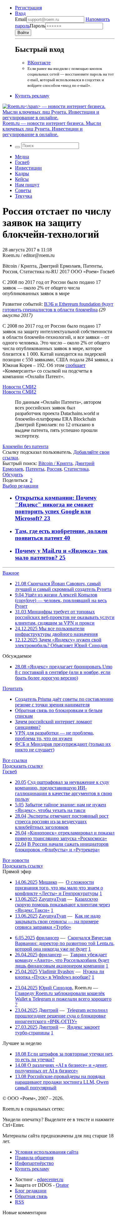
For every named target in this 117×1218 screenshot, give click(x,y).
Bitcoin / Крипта (55, 463)
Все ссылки (14, 760)
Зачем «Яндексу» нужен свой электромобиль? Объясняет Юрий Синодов (61, 642)
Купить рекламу (32, 95)
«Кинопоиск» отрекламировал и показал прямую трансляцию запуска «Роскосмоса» (65, 835)
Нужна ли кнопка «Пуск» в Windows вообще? (59, 974)
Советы (23, 190)
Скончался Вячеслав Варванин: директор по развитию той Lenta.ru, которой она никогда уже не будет (65, 943)
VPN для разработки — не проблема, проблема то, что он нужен (54, 735)
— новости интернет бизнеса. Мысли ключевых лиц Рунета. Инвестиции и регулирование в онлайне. (51, 129)
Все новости (15, 860)
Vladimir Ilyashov (56, 971)
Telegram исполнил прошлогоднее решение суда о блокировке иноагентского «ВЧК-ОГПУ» (61, 1016)
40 (67, 538)
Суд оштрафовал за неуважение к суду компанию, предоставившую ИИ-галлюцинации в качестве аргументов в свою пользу (63, 791)
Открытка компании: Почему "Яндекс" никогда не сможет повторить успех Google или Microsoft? (56, 508)
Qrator (62, 1185)
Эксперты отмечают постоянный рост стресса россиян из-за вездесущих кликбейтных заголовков (62, 821)
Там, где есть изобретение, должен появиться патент (61, 534)
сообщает (75, 365)
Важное (10, 573)
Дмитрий (48, 1010)
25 (62, 557)
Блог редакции (30, 1190)
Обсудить (12, 474)
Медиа (22, 156)
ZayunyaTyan (52, 899)
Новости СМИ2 (19, 386)
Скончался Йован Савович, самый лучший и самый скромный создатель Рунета (63, 586)
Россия (54, 469)
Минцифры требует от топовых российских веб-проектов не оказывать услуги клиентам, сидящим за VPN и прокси (65, 617)
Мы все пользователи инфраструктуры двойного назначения (56, 631)
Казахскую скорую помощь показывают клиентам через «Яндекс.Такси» (62, 904)
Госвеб (22, 162)
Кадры (22, 173)
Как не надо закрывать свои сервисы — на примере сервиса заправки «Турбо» (57, 921)
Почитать (12, 688)
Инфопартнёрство (34, 1163)
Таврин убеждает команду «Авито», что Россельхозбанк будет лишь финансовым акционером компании (62, 960)
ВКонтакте (39, 62)
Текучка (23, 196)
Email (21, 19)
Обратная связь (31, 1196)
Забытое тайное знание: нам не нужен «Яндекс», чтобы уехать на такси (60, 807)
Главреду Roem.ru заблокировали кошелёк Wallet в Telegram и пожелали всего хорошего (63, 996)
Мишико (48, 882)
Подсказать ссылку (22, 766)
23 (47, 518)
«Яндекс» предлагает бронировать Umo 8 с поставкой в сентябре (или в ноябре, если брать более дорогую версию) (63, 672)
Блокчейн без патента (25, 446)
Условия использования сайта (46, 1152)
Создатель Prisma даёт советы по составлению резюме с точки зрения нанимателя (64, 701)
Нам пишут (27, 184)
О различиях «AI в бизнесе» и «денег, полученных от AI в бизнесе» (61, 1067)
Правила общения (34, 1157)
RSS (19, 1202)
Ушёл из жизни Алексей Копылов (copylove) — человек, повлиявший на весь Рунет (61, 600)
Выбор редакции (20, 485)
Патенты (35, 469)
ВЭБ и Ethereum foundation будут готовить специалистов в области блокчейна (57, 306)
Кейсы (22, 179)
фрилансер (47, 937)
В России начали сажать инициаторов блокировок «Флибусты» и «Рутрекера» (62, 846)
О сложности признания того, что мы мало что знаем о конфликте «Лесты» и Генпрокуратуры (59, 887)
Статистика (76, 469)
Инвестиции (28, 168)
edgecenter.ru (50, 1179)
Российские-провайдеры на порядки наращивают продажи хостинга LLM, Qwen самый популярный (62, 1082)
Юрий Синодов (55, 987)
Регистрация (28, 7)
